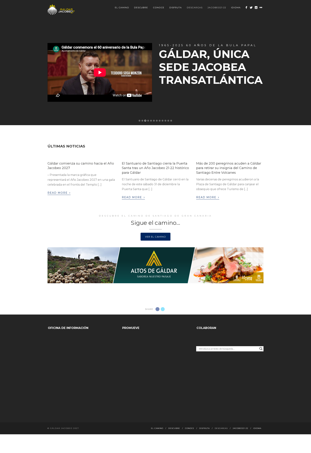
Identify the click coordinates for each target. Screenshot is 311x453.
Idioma (236, 7)
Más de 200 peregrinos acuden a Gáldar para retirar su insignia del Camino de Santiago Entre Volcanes (228, 167)
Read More (59, 193)
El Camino (122, 7)
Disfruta (175, 7)
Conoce (158, 7)
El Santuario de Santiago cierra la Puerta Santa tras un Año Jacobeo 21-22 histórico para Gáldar (155, 167)
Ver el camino (155, 236)
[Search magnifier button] (260, 348)
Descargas (194, 7)
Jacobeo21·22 (217, 7)
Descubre (141, 7)
